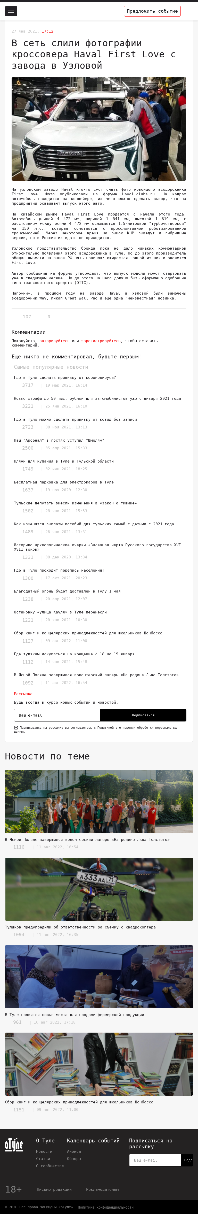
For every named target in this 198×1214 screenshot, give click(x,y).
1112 (28, 662)
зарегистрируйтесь (101, 341)
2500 (28, 448)
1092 (28, 683)
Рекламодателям (102, 1189)
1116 (18, 847)
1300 (28, 578)
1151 (18, 1109)
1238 (28, 599)
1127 (28, 641)
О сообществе (50, 1166)
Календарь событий (93, 1141)
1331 (28, 557)
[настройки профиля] (188, 11)
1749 (28, 469)
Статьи (43, 1158)
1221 (28, 620)
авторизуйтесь (54, 341)
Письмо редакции (54, 1189)
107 (27, 316)
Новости (44, 1151)
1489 (28, 531)
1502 (28, 510)
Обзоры (74, 1158)
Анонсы (74, 1151)
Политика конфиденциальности (106, 1207)
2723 (28, 427)
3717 (28, 385)
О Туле (45, 1141)
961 (17, 1022)
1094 (18, 934)
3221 (28, 406)
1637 (28, 490)
